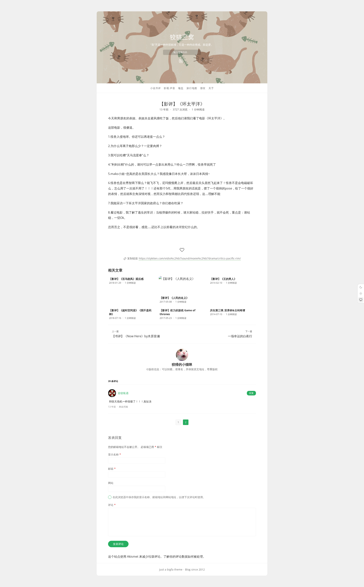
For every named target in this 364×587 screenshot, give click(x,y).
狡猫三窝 (182, 37)
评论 (112, 505)
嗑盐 (181, 88)
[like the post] (182, 250)
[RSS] (181, 61)
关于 (211, 88)
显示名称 (114, 454)
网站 (110, 483)
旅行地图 (192, 88)
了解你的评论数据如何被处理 (183, 556)
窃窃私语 (123, 393)
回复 (251, 393)
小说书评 (155, 88)
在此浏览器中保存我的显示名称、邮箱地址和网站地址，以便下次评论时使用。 (159, 497)
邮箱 (112, 468)
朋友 (203, 88)
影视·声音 (169, 88)
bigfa (170, 569)
